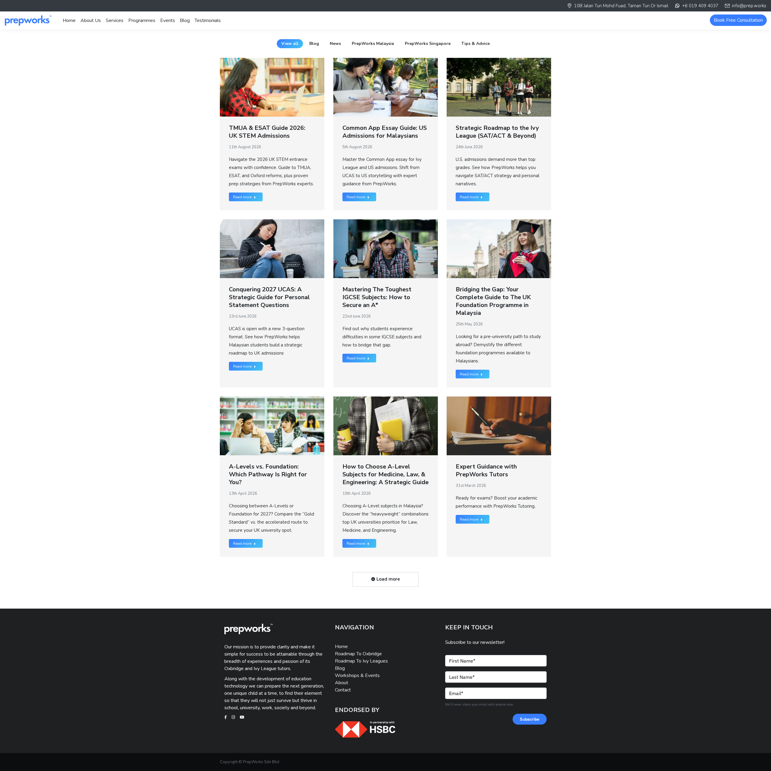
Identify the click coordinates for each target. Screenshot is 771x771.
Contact (343, 690)
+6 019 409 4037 (700, 6)
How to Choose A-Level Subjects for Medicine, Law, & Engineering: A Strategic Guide (385, 474)
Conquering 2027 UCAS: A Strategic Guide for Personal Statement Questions (269, 297)
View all (289, 43)
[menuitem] (69, 20)
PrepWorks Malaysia (373, 43)
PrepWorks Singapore (428, 43)
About (341, 682)
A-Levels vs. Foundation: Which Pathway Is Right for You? (268, 474)
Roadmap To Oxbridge (358, 653)
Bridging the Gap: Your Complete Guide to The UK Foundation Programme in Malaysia (493, 301)
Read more (242, 197)
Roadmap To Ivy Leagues (361, 661)
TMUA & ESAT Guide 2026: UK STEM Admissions (267, 132)
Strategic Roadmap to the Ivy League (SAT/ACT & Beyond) (497, 132)
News (335, 43)
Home (341, 646)
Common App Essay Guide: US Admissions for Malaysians (384, 132)
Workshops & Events (357, 675)
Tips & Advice (475, 43)
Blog (314, 43)
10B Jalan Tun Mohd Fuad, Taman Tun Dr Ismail (621, 6)
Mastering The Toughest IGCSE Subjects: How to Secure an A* (376, 297)
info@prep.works (749, 6)
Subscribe (529, 719)
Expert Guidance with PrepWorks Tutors (486, 470)
